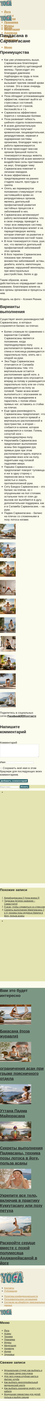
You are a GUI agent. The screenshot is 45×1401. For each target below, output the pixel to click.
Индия (7, 1351)
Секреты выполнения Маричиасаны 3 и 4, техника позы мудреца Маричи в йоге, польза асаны (24, 912)
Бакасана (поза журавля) (15, 1033)
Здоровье (9, 1354)
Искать (24, 786)
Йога (7, 11)
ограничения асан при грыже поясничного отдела (22, 1073)
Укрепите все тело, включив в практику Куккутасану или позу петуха (21, 1203)
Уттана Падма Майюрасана (13, 1113)
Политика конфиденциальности (21, 1296)
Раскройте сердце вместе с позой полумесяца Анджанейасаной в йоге (18, 1252)
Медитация (10, 1345)
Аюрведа (9, 1348)
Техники (8, 1336)
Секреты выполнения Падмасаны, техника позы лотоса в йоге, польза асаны (21, 1155)
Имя (2, 762)
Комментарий (8, 742)
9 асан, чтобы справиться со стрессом (24, 906)
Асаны (7, 1333)
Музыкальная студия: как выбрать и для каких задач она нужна (23, 1372)
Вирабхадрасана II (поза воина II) (22, 897)
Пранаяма (11, 22)
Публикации (10, 1290)
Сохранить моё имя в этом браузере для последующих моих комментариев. (21, 771)
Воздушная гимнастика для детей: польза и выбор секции (22, 1396)
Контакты (9, 1287)
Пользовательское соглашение (20, 1299)
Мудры (7, 1342)
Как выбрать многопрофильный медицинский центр (21, 1384)
